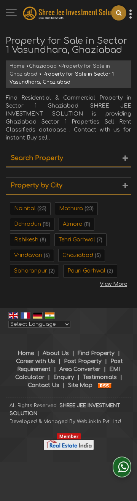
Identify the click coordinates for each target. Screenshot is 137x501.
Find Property (96, 353)
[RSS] (105, 385)
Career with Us (35, 361)
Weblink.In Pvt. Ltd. (99, 421)
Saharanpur (30, 271)
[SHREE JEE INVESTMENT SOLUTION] (72, 13)
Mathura (71, 208)
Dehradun (27, 224)
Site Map (80, 385)
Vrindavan (28, 255)
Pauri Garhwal (86, 271)
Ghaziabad (43, 66)
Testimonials (100, 377)
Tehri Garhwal (77, 240)
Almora (73, 224)
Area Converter (79, 369)
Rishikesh (26, 240)
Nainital (25, 208)
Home (17, 66)
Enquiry (63, 377)
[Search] (118, 13)
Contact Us (43, 385)
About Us (56, 353)
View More (113, 284)
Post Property (83, 361)
